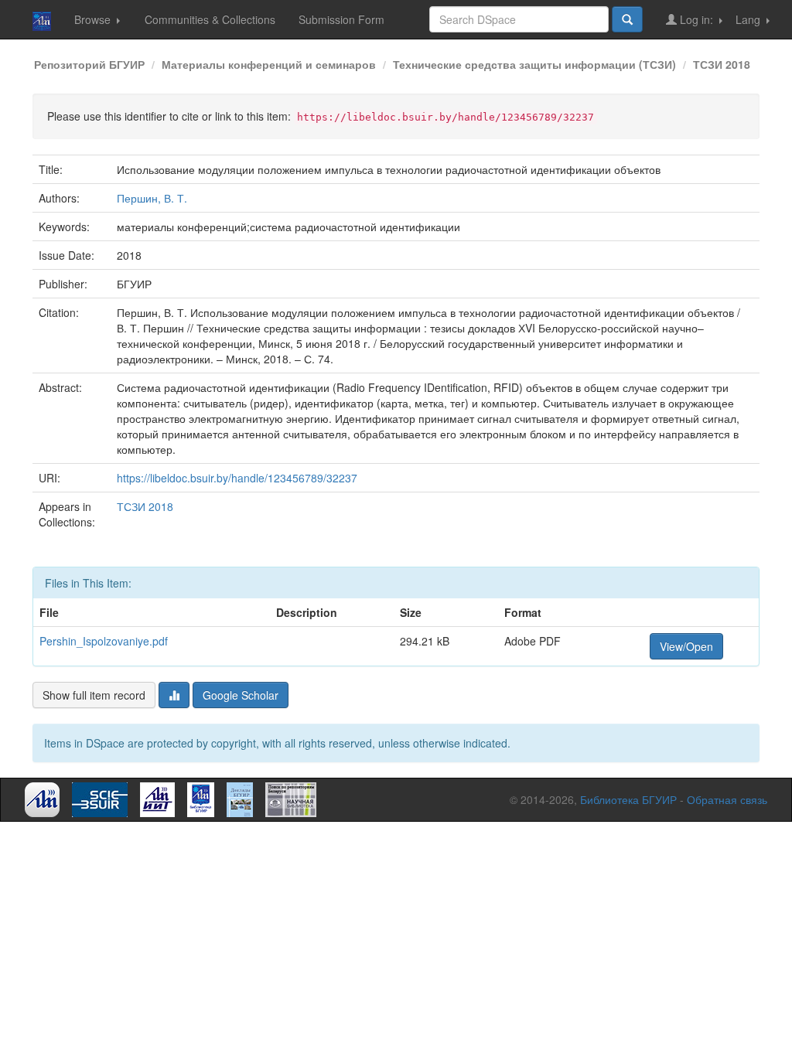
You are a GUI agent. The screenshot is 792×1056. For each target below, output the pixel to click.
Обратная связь (727, 799)
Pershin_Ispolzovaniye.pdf (103, 641)
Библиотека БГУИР (628, 799)
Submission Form (341, 19)
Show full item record (94, 695)
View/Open (686, 646)
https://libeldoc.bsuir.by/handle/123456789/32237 (237, 477)
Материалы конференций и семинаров (269, 64)
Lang (749, 19)
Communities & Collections (210, 19)
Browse (94, 19)
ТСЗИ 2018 (721, 64)
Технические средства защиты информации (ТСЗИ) (534, 64)
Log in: (696, 19)
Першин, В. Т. (152, 198)
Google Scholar (240, 695)
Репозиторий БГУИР (89, 64)
